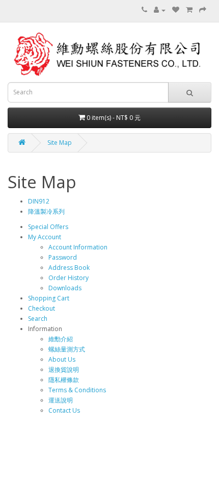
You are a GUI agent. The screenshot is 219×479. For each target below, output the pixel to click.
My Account (44, 237)
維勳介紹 (60, 339)
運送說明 (60, 400)
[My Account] (160, 10)
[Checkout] (202, 10)
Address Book (69, 267)
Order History (68, 277)
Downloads (64, 288)
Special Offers (48, 226)
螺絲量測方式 (66, 349)
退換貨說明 (63, 369)
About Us (61, 359)
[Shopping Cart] (189, 10)
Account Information (77, 247)
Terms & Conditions (77, 390)
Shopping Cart (48, 298)
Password (62, 257)
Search (37, 318)
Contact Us (64, 410)
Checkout (41, 308)
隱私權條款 (63, 379)
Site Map (59, 142)
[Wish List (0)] (175, 10)
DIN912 (38, 201)
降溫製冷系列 (46, 211)
